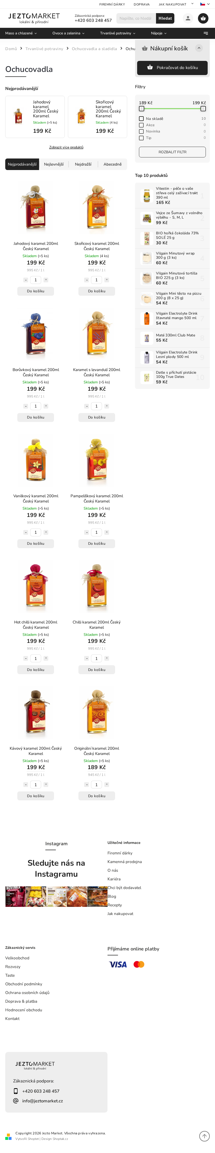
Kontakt (12, 1018)
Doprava (142, 4)
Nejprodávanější (22, 164)
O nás (113, 870)
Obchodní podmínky (23, 984)
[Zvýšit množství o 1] (46, 280)
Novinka (176, 131)
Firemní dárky (112, 4)
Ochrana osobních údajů (27, 992)
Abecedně (113, 164)
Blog (112, 896)
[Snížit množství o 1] (25, 280)
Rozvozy (12, 966)
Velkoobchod (17, 958)
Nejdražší (83, 164)
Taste (10, 975)
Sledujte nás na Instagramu (56, 869)
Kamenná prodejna (125, 861)
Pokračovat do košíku (177, 68)
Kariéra (114, 879)
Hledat (165, 18)
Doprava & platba (21, 1001)
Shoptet (33, 1139)
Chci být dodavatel (124, 887)
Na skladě (176, 118)
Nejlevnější (53, 164)
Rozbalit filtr (172, 152)
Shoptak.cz (60, 1139)
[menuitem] (25, 33)
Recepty (115, 905)
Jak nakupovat (172, 4)
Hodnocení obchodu (23, 1010)
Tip (176, 137)
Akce (176, 125)
